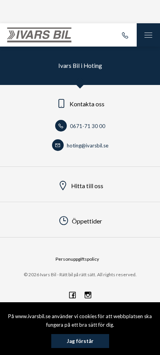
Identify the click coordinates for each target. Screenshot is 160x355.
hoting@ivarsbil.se (87, 145)
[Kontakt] (125, 35)
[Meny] (148, 35)
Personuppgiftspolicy (77, 259)
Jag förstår (80, 341)
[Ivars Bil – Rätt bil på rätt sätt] (39, 35)
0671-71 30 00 (87, 126)
